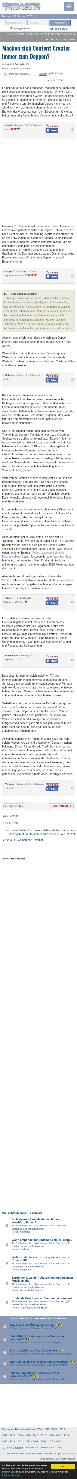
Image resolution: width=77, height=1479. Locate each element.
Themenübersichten (25, 1429)
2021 (12, 1435)
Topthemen (8, 1429)
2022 (4, 1435)
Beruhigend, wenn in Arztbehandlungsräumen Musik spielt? (42, 1279)
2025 (46, 1429)
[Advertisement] (38, 180)
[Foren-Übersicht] (21, 6)
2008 (43, 1441)
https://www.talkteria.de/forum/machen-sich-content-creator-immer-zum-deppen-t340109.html (42, 832)
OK (62, 1466)
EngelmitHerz (60, 1365)
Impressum (32, 1447)
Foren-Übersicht (14, 1447)
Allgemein (25, 1231)
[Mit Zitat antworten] (52, 126)
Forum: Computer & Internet (16, 68)
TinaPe (55, 1328)
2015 (58, 1435)
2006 (58, 1441)
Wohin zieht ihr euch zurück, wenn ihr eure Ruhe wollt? (40, 1259)
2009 (35, 1441)
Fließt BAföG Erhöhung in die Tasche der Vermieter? (37, 1338)
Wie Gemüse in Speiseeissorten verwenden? (39, 1361)
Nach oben (72, 380)
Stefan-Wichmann (62, 1353)
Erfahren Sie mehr (11, 1475)
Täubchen (60, 1225)
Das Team (11, 1453)
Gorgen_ (9, 598)
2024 (54, 1429)
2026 (39, 1429)
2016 (50, 1435)
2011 (20, 1441)
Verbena (9, 784)
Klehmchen (38, 1228)
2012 (12, 1441)
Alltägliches (25, 1269)
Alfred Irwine (12, 655)
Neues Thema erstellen (59, 807)
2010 (27, 1441)
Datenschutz (47, 1447)
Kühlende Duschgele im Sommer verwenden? (42, 1298)
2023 (62, 1429)
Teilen (48, 132)
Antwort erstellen (11, 807)
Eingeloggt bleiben (20, 28)
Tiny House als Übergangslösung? (32, 1325)
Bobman (9, 375)
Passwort (33, 22)
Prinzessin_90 (62, 1243)
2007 (50, 1441)
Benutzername (14, 22)
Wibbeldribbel (39, 1304)
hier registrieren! (58, 28)
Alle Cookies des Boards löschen (36, 1453)
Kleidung (24, 1249)
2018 (35, 1435)
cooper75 (10, 271)
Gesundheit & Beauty (31, 1290)
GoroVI (9, 125)
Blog (60, 1447)
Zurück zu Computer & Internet (24, 840)
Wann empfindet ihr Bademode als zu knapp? (42, 1240)
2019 (27, 1435)
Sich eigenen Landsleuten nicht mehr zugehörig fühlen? (36, 1221)
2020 (20, 1435)
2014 (66, 1435)
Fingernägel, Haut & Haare (33, 1307)
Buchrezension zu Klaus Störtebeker (34, 1350)
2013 (4, 1441)
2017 (43, 1435)
